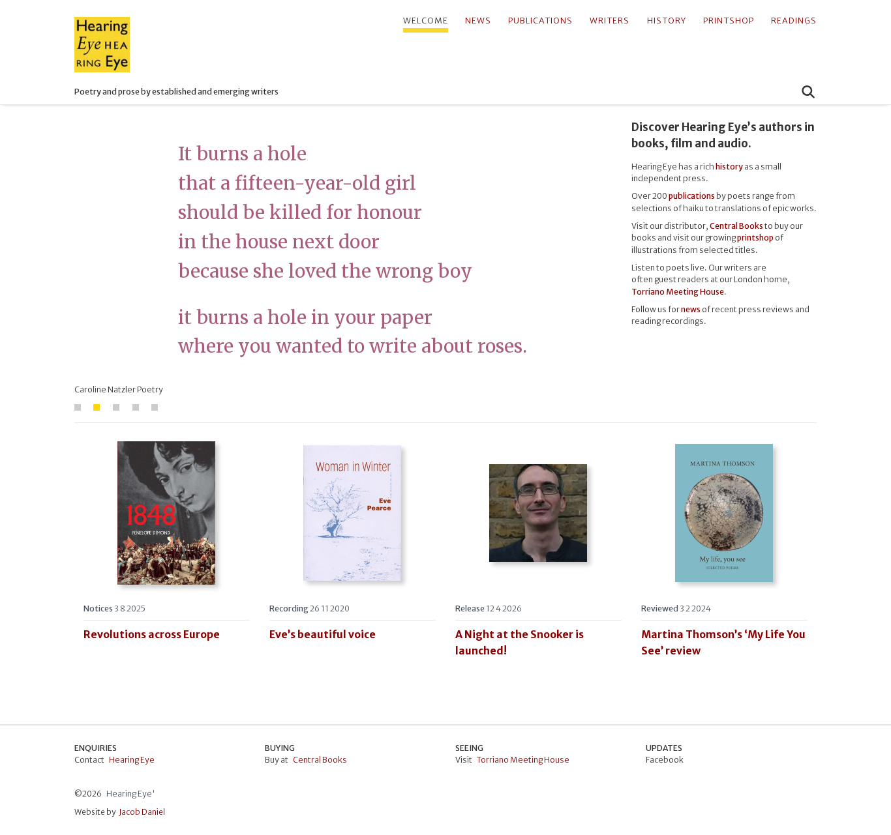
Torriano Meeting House (523, 760)
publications (540, 20)
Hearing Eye (132, 760)
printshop (728, 20)
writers (609, 20)
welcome (425, 20)
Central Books (736, 226)
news (478, 20)
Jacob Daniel (142, 812)
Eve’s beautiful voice (322, 634)
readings (794, 20)
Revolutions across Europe (151, 634)
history (666, 20)
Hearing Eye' (130, 793)
